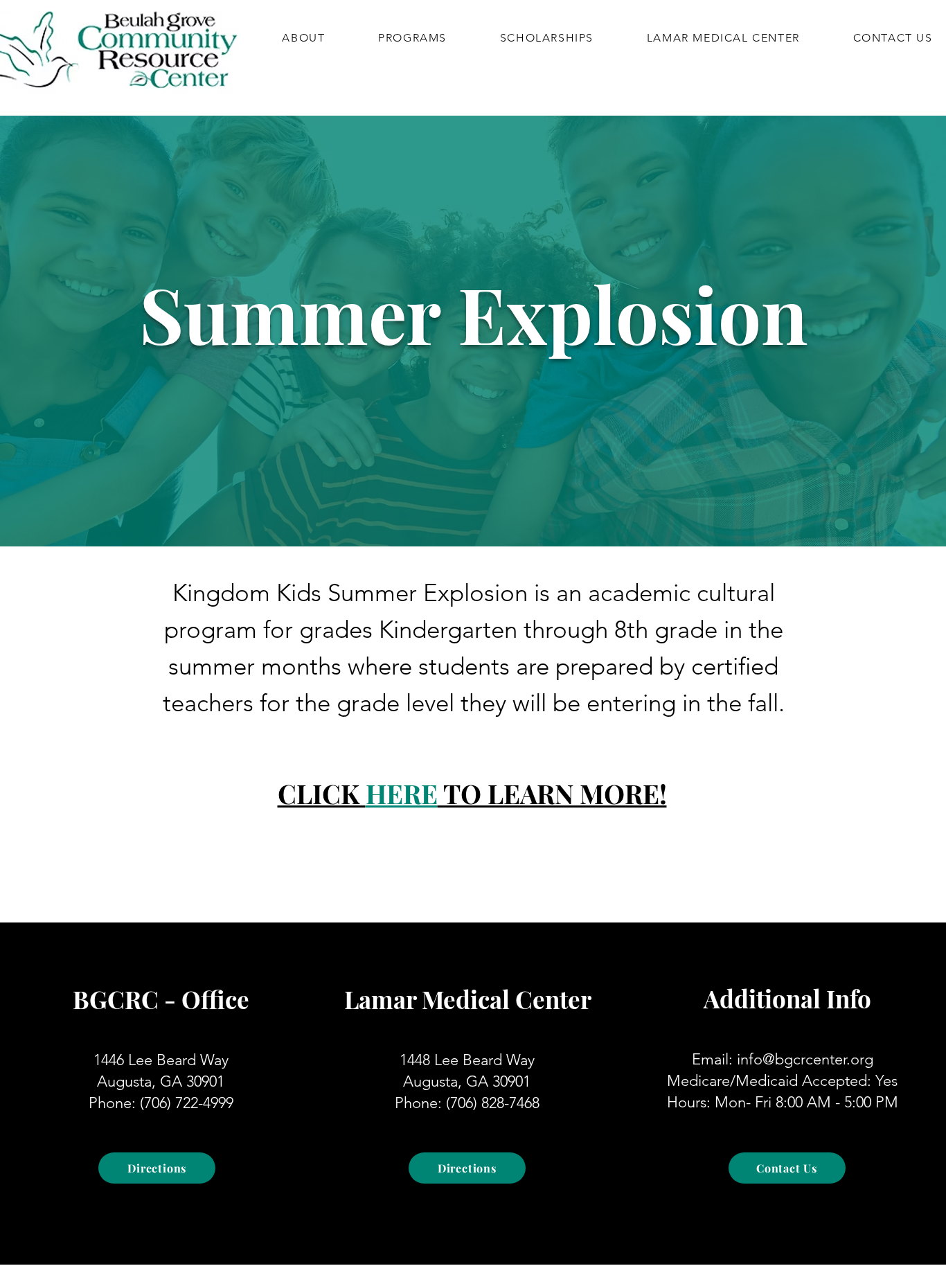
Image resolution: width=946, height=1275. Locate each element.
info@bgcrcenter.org (805, 1059)
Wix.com (413, 1253)
